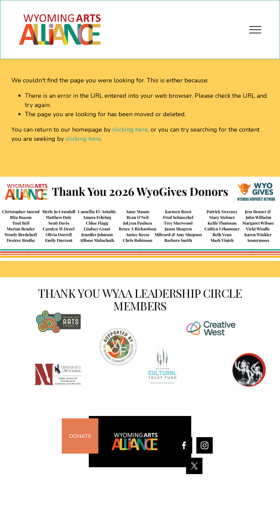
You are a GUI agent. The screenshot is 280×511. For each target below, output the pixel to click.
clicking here (130, 129)
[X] (194, 466)
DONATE (80, 436)
